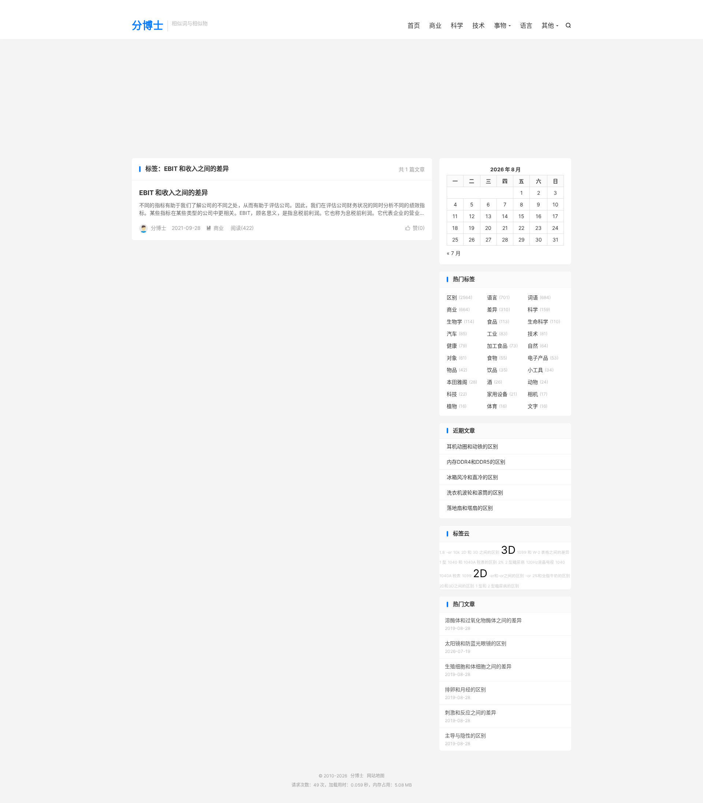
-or (528, 576)
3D (508, 550)
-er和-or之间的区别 (506, 576)
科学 (457, 25)
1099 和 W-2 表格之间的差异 (543, 552)
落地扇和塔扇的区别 (470, 508)
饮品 (497, 370)
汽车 (457, 333)
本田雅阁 (462, 382)
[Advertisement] (351, 97)
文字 (537, 406)
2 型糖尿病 (515, 562)
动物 (538, 382)
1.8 (442, 552)
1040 (560, 562)
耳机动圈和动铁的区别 (472, 446)
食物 (497, 358)
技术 (478, 25)
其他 (548, 25)
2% (501, 562)
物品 (457, 370)
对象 (456, 358)
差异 (498, 309)
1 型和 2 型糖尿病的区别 (497, 586)
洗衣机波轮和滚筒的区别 (475, 492)
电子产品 (543, 358)
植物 (456, 406)
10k (456, 552)
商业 (435, 25)
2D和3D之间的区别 (456, 586)
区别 (459, 297)
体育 (497, 406)
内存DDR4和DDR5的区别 (476, 462)
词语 (539, 297)
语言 (526, 25)
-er (449, 552)
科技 (457, 394)
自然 (538, 346)
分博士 (148, 26)
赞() (415, 228)
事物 (500, 25)
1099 (467, 576)
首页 (414, 25)
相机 (537, 394)
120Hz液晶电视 (540, 562)
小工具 (541, 370)
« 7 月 (454, 253)
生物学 (460, 321)
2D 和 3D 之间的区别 (480, 552)
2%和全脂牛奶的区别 (551, 576)
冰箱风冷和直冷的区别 (472, 477)
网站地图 (375, 775)
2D (480, 573)
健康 (457, 346)
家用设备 (502, 394)
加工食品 (502, 346)
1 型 (442, 562)
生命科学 (544, 321)
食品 (498, 321)
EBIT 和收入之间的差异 (173, 193)
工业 (497, 333)
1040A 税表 (450, 576)
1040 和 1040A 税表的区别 (472, 562)
